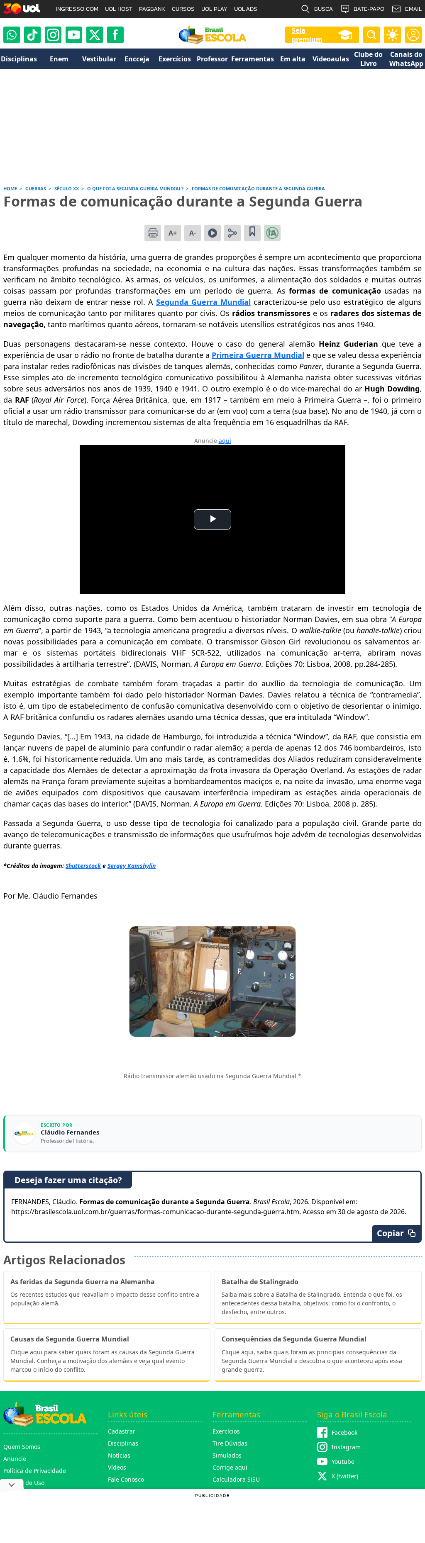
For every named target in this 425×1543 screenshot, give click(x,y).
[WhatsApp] (11, 35)
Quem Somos (21, 1447)
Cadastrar (121, 1431)
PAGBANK (152, 9)
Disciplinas (123, 1443)
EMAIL (413, 9)
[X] (94, 35)
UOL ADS (245, 9)
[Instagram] (53, 35)
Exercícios (226, 1431)
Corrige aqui (229, 1467)
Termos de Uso (23, 1483)
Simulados (227, 1455)
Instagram (346, 1447)
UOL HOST (118, 9)
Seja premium (307, 35)
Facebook (344, 1432)
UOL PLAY (214, 9)
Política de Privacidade (34, 1471)
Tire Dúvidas (229, 1443)
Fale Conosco (126, 1479)
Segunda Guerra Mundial (203, 302)
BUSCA (323, 9)
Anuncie (14, 1459)
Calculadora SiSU (236, 1479)
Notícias (119, 1455)
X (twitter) (345, 1476)
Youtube (343, 1461)
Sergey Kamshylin (131, 866)
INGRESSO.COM (77, 9)
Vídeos (117, 1467)
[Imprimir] (152, 233)
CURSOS (183, 9)
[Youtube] (74, 35)
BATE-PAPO (369, 9)
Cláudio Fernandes (70, 1132)
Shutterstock (83, 866)
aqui (225, 441)
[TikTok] (32, 35)
